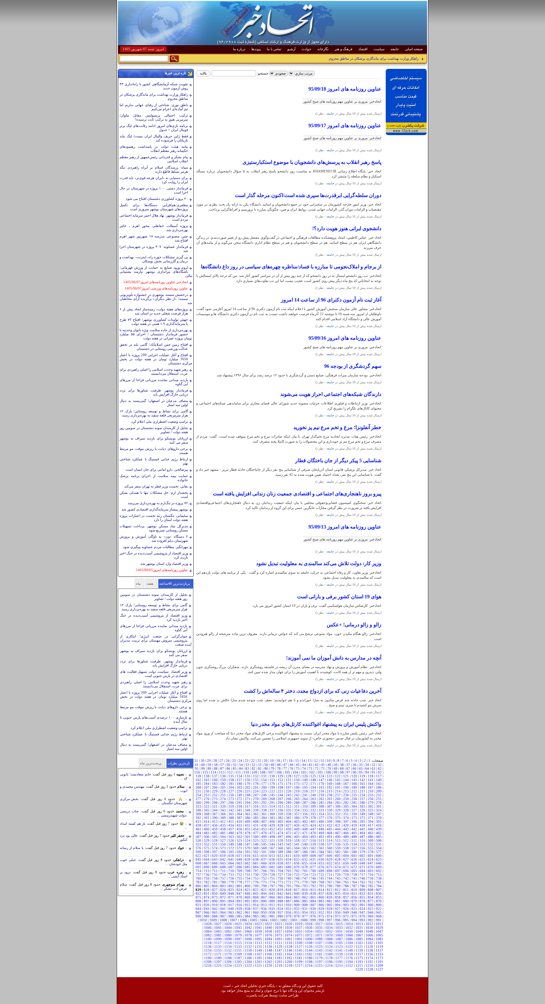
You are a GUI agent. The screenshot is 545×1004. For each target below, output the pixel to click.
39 (335, 765)
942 (215, 909)
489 (346, 837)
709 (239, 871)
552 (206, 844)
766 (338, 882)
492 (321, 837)
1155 (379, 954)
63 (373, 768)
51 (260, 765)
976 (313, 916)
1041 (258, 927)
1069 (339, 935)
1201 (278, 962)
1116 (228, 943)
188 (362, 787)
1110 (288, 943)
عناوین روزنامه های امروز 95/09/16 (344, 338)
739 (370, 878)
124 (321, 776)
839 (305, 893)
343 (223, 810)
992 (370, 920)
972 (346, 916)
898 (198, 901)
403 (297, 821)
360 (272, 814)
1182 (288, 958)
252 (215, 795)
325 (370, 810)
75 (298, 768)
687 (231, 867)
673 (346, 867)
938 (247, 909)
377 (321, 818)
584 (321, 852)
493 (313, 837)
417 (370, 825)
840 (297, 893)
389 (223, 818)
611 (288, 856)
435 (223, 825)
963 (231, 912)
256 (370, 799)
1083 (379, 939)
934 (280, 909)
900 (370, 905)
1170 (228, 954)
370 (379, 818)
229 (215, 791)
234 (362, 795)
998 (321, 920)
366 (223, 814)
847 (239, 893)
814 (321, 890)
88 (216, 768)
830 (379, 893)
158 (231, 780)
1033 (339, 927)
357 (297, 814)
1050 (349, 931)
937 (256, 909)
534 (354, 844)
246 (264, 795)
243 (288, 795)
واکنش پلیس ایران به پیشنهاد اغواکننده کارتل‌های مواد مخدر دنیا (316, 724)
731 (247, 874)
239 (321, 795)
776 (256, 882)
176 (272, 784)
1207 (218, 962)
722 (321, 874)
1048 (369, 931)
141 (370, 780)
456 (239, 829)
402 (305, 821)
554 (379, 848)
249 (239, 795)
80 (266, 768)
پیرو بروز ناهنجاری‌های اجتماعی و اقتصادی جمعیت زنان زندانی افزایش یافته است (297, 493)
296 (231, 802)
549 (231, 844)
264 (305, 799)
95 (361, 772)
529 (206, 840)
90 (203, 768)
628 (338, 859)
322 (206, 806)
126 (305, 776)
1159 (339, 954)
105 (287, 772)
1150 (248, 950)
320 (223, 806)
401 (313, 821)
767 (329, 882)
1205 (238, 962)
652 (329, 863)
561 (321, 848)
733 (231, 874)
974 (329, 916)
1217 (298, 965)
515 (321, 840)
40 (329, 765)
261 (329, 799)
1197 (319, 962)
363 (247, 814)
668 (198, 863)
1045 (218, 927)
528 (215, 840)
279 (370, 802)
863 (297, 897)
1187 (238, 958)
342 (231, 810)
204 (231, 787)
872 (223, 897)
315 (264, 806)
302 (370, 806)
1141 (339, 950)
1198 (309, 962)
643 (215, 859)
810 (354, 890)
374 (346, 818)
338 (264, 810)
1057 (278, 931)
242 (297, 795)
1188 (228, 958)
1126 (309, 946)
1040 (268, 927)
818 (288, 890)
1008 (223, 920)
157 (239, 780)
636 (272, 859)
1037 (298, 927)
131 (264, 776)
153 (272, 780)
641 (231, 859)
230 (206, 791)
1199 (298, 962)
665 (223, 863)
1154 (208, 950)
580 (354, 852)
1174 (369, 958)
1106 (329, 943)
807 (379, 890)
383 (272, 818)
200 (264, 787)
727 (280, 874)
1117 (218, 943)
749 (288, 878)
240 (313, 795)
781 (215, 882)
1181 (298, 958)
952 (321, 912)
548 (239, 844)
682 (272, 867)
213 (346, 791)
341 (239, 810)
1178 (329, 958)
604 (346, 856)
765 (346, 882)
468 (329, 833)
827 (215, 890)
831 (370, 893)
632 (305, 859)
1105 (339, 943)
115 (205, 772)
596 (223, 852)
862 (305, 897)
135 (231, 776)
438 (198, 825)
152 (280, 780)
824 (239, 890)
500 (256, 837)
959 (264, 912)
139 (198, 776)
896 (215, 901)
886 (297, 901)
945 (379, 912)
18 (278, 760)
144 (346, 780)
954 (305, 912)
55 (235, 765)
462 (379, 833)
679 (297, 867)
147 (321, 780)
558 (346, 848)
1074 (288, 935)
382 (280, 818)
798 (264, 886)
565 (288, 848)
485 (379, 837)
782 (206, 882)
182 (223, 784)
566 (280, 848)
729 (264, 874)
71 (323, 768)
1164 (288, 954)
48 (279, 765)
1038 (288, 927)
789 (338, 886)
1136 (208, 946)
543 (280, 844)
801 (239, 886)
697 (338, 871)
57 (222, 765)
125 (313, 776)
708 (247, 871)
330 (329, 810)
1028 (208, 924)
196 (297, 787)
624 (370, 859)
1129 (278, 946)
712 (215, 871)
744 (329, 878)
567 (272, 848)
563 (305, 848)
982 (264, 916)
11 (322, 760)
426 (297, 825)
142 (362, 780)
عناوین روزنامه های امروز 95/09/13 (344, 526)
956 (288, 912)
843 (272, 893)
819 (280, 890)
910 (288, 905)
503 (231, 837)
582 (338, 852)
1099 (218, 939)
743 (338, 878)
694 (362, 871)
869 (247, 897)
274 (223, 799)
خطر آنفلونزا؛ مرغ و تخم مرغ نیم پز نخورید (337, 427)
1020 (288, 924)
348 (370, 814)
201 (256, 787)
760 (198, 878)
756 (231, 878)
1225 (218, 965)
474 (280, 833)
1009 (213, 920)
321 (215, 806)
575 (206, 848)
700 (313, 871)
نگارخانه (323, 49)
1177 (339, 958)
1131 (258, 946)
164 (370, 784)
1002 (284, 920)
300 (198, 802)
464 (362, 833)
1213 (339, 965)
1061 (238, 931)
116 (197, 772)
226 (239, 791)
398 (338, 821)
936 (264, 909)
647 (370, 863)
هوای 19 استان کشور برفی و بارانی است (339, 596)
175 (280, 784)
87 (222, 768)
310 (305, 806)
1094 (268, 939)
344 (215, 810)
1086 (349, 939)
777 (247, 882)
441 (362, 829)
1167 (258, 954)
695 (354, 871)
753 (256, 878)
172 (305, 784)
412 (223, 821)
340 (247, 810)
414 (206, 821)
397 (346, 821)
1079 (238, 935)
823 (247, 890)
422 (329, 825)
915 (247, 905)
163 (379, 784)
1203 (258, 962)
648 (362, 863)
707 (256, 871)
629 (329, 859)
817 (297, 890)
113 (222, 772)
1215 (319, 965)
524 (247, 840)
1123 (339, 946)
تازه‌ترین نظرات (178, 763)
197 (288, 787)
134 (239, 776)
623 (379, 859)
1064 (208, 931)
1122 (349, 946)
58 (216, 765)
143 (354, 780)
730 (256, 874)
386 (247, 818)
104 (295, 772)
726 (288, 874)
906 (321, 905)
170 (321, 784)
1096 (248, 939)
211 (362, 791)
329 (338, 810)
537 (329, 844)
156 (247, 780)
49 (272, 765)
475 (272, 833)
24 (240, 760)
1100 (208, 939)
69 (335, 768)
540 (305, 844)
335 (288, 810)
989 (206, 916)
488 (354, 837)
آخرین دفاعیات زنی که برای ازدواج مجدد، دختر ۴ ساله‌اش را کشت (312, 691)
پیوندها (256, 49)
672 (354, 867)
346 (198, 810)
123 (329, 776)
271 (247, 799)
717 (362, 874)
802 (231, 886)
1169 (238, 954)
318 (239, 806)
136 (223, 776)
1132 (248, 946)
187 (370, 787)
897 (206, 901)
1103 (359, 943)
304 (354, 806)
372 (362, 818)
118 (370, 776)
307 (329, 806)
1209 (379, 965)
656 (297, 863)
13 (310, 760)
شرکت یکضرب (257, 995)
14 (303, 760)
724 (305, 874)
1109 (298, 943)
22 (253, 760)
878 (362, 901)
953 (313, 912)
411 (231, 821)
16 (291, 760)
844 (264, 893)
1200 (288, 962)
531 (379, 844)
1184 (268, 958)
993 (362, 920)
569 (256, 848)
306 (338, 806)
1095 (258, 939)
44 (304, 765)
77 (285, 768)
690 (206, 867)
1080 (228, 935)
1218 (288, 965)
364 (239, 814)
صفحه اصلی (414, 49)
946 (370, 912)
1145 (298, 950)
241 (305, 795)
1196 (329, 962)
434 (231, 825)
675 (329, 867)
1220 (268, 965)
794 (297, 886)
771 (297, 882)
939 (239, 909)
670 (370, 867)
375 (338, 818)
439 (379, 829)
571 (239, 848)
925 (354, 909)
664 (231, 863)
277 (198, 799)
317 (247, 806)
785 (370, 886)
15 (297, 760)
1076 (268, 935)
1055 (298, 931)
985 (239, 916)
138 (206, 776)
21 (259, 760)
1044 (228, 927)
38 (342, 765)
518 (297, 840)
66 (354, 768)
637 (264, 859)
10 (329, 760)
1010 (203, 920)
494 (305, 837)
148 (313, 780)
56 (228, 765)
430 (264, 825)
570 (247, 848)
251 (223, 795)
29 (209, 760)
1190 (208, 958)
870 (239, 897)
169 (329, 784)
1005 (253, 920)
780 (223, 882)
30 (202, 760)
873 (215, 897)
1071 (319, 935)
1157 (359, 954)
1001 (294, 920)
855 (362, 897)
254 (198, 795)
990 (198, 916)
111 (238, 772)
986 (231, 916)
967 (198, 912)
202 (247, 787)
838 (313, 893)
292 (264, 802)
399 (329, 821)
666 (215, 863)
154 (264, 780)
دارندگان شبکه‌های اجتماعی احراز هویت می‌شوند (330, 394)
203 (239, 787)
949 (346, 912)
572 (231, 848)
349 (362, 814)
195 (305, 787)
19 (272, 760)
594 (239, 852)
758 (215, 878)
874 (206, 897)
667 (206, 863)
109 (254, 772)
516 (313, 840)
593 (247, 852)
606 (329, 856)
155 (256, 780)
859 (329, 897)
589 (280, 852)
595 (231, 852)
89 (209, 768)
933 (288, 909)
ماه (138, 583)
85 (235, 768)
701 (305, 871)
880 (346, 901)
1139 (359, 950)
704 (280, 871)
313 (280, 806)
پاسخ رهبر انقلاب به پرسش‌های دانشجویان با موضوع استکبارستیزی (312, 162)
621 (206, 856)
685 (247, 867)
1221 (258, 965)
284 (329, 802)
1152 (228, 950)
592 (256, 852)
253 (206, 795)
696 (346, 871)
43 (310, 765)
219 (297, 791)
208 (198, 787)
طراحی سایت (289, 995)
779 (231, 882)
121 (346, 776)
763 (362, 882)
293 (256, 802)
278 (379, 802)
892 (247, 901)
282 (346, 802)
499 (264, 837)
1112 (268, 943)
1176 (349, 958)
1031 (359, 927)
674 (338, 867)
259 (346, 799)
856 (354, 897)
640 (239, 859)
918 (223, 905)
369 (198, 814)
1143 (319, 950)
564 (297, 848)
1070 (329, 935)
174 (288, 784)
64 (367, 768)
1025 (238, 924)
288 (297, 802)
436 (215, 825)
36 (354, 765)
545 (264, 844)
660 (264, 863)
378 (313, 818)
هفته (150, 583)
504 (223, 837)
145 (338, 780)
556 (362, 848)
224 (256, 791)
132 (256, 776)
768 (321, 882)
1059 (258, 931)
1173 (379, 958)
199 (272, 787)
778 (239, 882)
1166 (268, 954)
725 (297, 874)
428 (280, 825)
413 (215, 821)
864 (288, 897)
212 (354, 791)
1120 (369, 946)
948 (354, 912)
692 (379, 871)
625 (362, 859)
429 (272, 825)
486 (370, 837)
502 (239, 837)
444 (338, 829)
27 (221, 760)
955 (297, 912)
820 (272, 890)
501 (247, 837)
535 (346, 844)
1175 (359, 958)
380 (297, 818)
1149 (258, 950)
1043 (238, 927)
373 (354, 818)
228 (223, 791)
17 (284, 760)
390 (215, 818)
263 (313, 799)
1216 (309, 965)
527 (223, 840)
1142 (329, 950)
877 (370, 901)
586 (305, 852)
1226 (208, 965)
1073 (298, 935)
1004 (263, 920)
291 (272, 802)
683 (264, 867)
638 (256, 859)
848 (231, 893)
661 (256, 863)
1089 (319, 939)
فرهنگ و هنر (343, 49)
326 (362, 810)
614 (264, 856)
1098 (228, 939)
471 (305, 833)
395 (362, 821)
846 (247, 893)
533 (362, 844)
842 (280, 893)
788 (346, 886)
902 (354, 905)
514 (329, 840)
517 (305, 840)
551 (215, 844)
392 (198, 818)
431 (256, 825)
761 (379, 882)
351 (346, 814)
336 (280, 810)
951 (329, 912)
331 (321, 810)
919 (215, 905)
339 (256, 810)
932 (297, 909)
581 (346, 852)
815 (313, 890)
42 (317, 765)
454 (256, 829)
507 (198, 837)
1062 (228, 931)
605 (338, 856)
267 (280, 799)
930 (313, 909)
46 (291, 765)
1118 (208, 943)
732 (239, 874)
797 (272, 886)
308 (321, 806)
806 (198, 886)
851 (206, 893)
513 (338, 840)
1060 (248, 931)
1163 (298, 954)
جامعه (394, 49)
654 (313, 863)
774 (272, 882)
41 (323, 765)
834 (346, 893)
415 (198, 821)
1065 (379, 935)
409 (247, 821)
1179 (319, 958)
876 (379, 901)
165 (362, 784)
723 (313, 874)
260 (338, 799)
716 (370, 874)
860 (321, 897)
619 (223, 856)
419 (354, 825)
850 (215, 893)
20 (265, 760)
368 (206, 814)
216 (321, 791)
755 (239, 878)
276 (206, 799)
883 (321, 901)
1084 (369, 939)
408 (256, 821)
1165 (278, 954)
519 (288, 840)
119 (362, 776)
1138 (369, 950)
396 (354, 821)
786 (362, 886)
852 (198, 893)
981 (272, 916)
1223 (238, 965)
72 (317, 768)
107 (271, 772)
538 (321, 844)
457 (231, 829)
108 (263, 772)
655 (305, 863)
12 (316, 760)
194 (313, 787)
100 (328, 772)
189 (354, 787)
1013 (359, 924)
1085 (359, 939)
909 (297, 905)
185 (198, 784)
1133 (238, 946)
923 (370, 909)
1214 (329, 965)
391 (206, 818)
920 (206, 905)
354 (321, 814)
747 (305, 878)
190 (346, 787)
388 (231, 818)
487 (362, 837)
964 (223, 912)
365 (231, 814)
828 (206, 890)
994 (354, 920)
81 (260, 768)
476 (264, 833)
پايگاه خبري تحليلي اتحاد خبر (254, 986)
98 (342, 772)
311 (297, 806)
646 (379, 863)
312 (288, 806)
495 (297, 837)
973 (338, 916)
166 (354, 784)
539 (313, 844)
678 (305, 867)
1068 (349, 935)
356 (305, 814)
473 (288, 833)
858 (338, 897)
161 (206, 780)
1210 (369, 965)
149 (305, 780)
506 (206, 837)
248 (247, 795)
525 (239, 840)
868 (256, 897)
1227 (379, 969)
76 (291, 768)
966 (206, 912)
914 (256, 905)
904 (338, 905)
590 (272, 852)
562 (313, 848)
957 (280, 912)
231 (198, 791)
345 (206, 810)
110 (246, 772)
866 (272, 897)
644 (206, 859)
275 (215, 799)
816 (305, 890)
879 (354, 901)
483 (206, 833)
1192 (369, 962)
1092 (288, 939)
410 (239, 821)
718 (354, 874)
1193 (359, 962)
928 (329, 909)
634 (288, 859)
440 (370, 829)
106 (279, 772)
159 (223, 780)
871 (231, 897)
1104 (349, 943)
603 (354, 856)
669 (379, 867)
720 (338, 874)
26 (228, 760)
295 (239, 802)
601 (370, 856)
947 (362, 912)
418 (362, 825)
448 (305, 829)
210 (370, 791)
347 (379, 814)
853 (379, 897)
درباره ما (239, 49)
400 (321, 821)
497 (280, 837)
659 (272, 863)
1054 (309, 931)
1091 (298, 939)
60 (203, 765)
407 (264, 821)
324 (379, 810)
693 (370, 871)
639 (247, 859)
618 (231, 856)
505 (215, 837)
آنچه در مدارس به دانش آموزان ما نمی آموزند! (333, 657)
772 (288, 882)
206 (215, 787)
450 (288, 829)
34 (367, 765)
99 (335, 772)
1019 (298, 924)
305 (346, 806)
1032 (349, 927)
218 (305, 791)
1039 (278, 927)
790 (329, 886)
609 (305, 856)
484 (198, 833)
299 (206, 802)
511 (354, 840)
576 (198, 848)
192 (329, 787)
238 (329, 795)
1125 (319, 946)
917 (231, 905)
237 (338, 795)
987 (223, 916)
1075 (278, 935)
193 (321, 787)
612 (280, 856)
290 (280, 802)
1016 (329, 924)
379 (305, 818)
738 (379, 878)
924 (362, 909)
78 (279, 768)
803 (223, 886)
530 (198, 840)
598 (206, 852)
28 (215, 760)
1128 (288, 946)
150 (297, 780)
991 (379, 920)
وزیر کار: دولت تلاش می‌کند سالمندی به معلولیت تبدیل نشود (318, 563)
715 (379, 874)
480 (231, 833)
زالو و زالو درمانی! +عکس (354, 624)
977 (305, 916)
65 (361, 768)
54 (241, 765)
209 (379, 791)
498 (272, 837)
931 (305, 909)
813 (329, 890)
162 (198, 780)
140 (379, 780)
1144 (309, 950)
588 (288, 852)
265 (297, 799)
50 (266, 765)
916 (239, 905)
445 (329, 829)
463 (370, 833)
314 (272, 806)
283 (338, 802)
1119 (379, 946)
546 (256, 844)
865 (280, 897)
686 (239, 867)
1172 (208, 954)
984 (247, 916)
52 (253, 765)
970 (362, 916)
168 (338, 784)
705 (272, 871)
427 (288, 825)
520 (280, 840)
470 (313, 833)
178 (256, 784)
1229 (359, 969)
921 (198, 905)
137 (215, 776)
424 (313, 825)
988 (215, 916)
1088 (329, 939)
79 (272, 768)
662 (247, 863)
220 (288, 791)
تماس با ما (274, 49)
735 (215, 874)
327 (354, 810)
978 (297, 916)
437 (206, 825)
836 (329, 893)
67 (348, 768)
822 (256, 890)
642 (223, 859)
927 (338, 909)
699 (321, 871)
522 (264, 840)
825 (231, 890)
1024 (248, 924)
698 (329, 871)
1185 (258, 958)
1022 (268, 924)
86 (228, 768)
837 (321, 893)
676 (321, 867)
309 (313, 806)
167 (346, 784)
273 (231, 799)
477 (256, 833)
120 (354, 776)
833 (354, 893)
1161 (319, 954)
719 (346, 874)
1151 (238, 950)
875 (198, 897)
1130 (268, 946)
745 (321, 878)
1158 (349, 954)
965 (215, 912)
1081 (218, 935)
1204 (248, 962)
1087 (339, 939)
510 (362, 840)
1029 (379, 927)
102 (312, 772)
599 (198, 852)
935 (272, 909)
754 (247, 878)
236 (346, 795)
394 (370, 821)
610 (297, 856)
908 (305, 905)
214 (338, 791)
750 (280, 878)
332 (313, 810)
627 (346, 859)
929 (321, 909)
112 (230, 772)
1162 (309, 954)
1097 (238, 939)
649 (354, 863)
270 (256, 799)
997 (329, 920)
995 (346, 920)
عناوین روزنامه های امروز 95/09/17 (344, 125)
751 (272, 878)
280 (362, 802)
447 (313, 829)
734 (223, 874)
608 (313, 856)
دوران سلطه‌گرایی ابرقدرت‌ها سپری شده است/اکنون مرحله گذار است (308, 195)
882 (329, 901)
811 (346, 890)
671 (362, 867)
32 (380, 765)
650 (346, 863)
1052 (329, 931)
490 (338, 837)
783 (198, 882)
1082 (208, 935)
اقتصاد (362, 49)
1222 (248, 965)
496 (288, 837)
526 (231, 840)
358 (288, 814)
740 (362, 878)
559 (338, 848)
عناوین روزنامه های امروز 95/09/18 (344, 89)
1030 (369, 927)
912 (272, 905)
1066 (369, 935)
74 (304, 768)
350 (354, 814)
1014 (349, 924)
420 (346, 825)
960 (256, 912)
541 (297, 844)
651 (338, 863)
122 (338, 776)
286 (313, 802)
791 (321, 886)
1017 (319, 924)
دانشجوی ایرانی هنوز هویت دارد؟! (346, 228)
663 (239, 863)
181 (231, 784)
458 (223, 829)
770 (305, 882)
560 (329, 848)
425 (305, 825)
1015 (339, 924)
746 (313, 878)
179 (247, 784)
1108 (309, 943)
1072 (309, 935)
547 (247, 844)
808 (370, 890)
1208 (208, 962)
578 (370, 852)
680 (288, 867)
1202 (268, 962)
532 (370, 844)
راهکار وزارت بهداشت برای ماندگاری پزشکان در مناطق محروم (374, 58)
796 (280, 886)
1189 (218, 958)
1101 (379, 943)
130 (272, 776)
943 (206, 909)
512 (346, 840)
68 (342, 768)
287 (305, 802)
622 (198, 856)
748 (297, 878)
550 (223, 844)
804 (215, 886)
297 (223, 802)
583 (329, 852)
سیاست (378, 49)
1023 (258, 924)
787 (354, 886)
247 (256, 795)
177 (264, 784)
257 (362, 799)
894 (231, 901)
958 (272, 912)
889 (272, 901)
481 (223, 833)
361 (264, 814)
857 (346, 897)
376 (329, 818)
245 (272, 795)
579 (362, 852)
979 (288, 916)
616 (247, 856)
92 (380, 772)
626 (354, 859)
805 (206, 886)
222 (272, 791)
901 (362, 905)
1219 (278, 965)
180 (239, 784)
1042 (248, 927)
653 (321, 863)
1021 (278, 924)
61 (197, 765)
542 (288, 844)
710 (231, 871)
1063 (218, 931)
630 (321, 859)
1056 (288, 931)
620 (215, 856)
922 (379, 909)
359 (280, 814)
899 (379, 905)
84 (241, 768)
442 (354, 829)
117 (379, 776)
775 (264, 882)
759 (206, 878)
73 (310, 768)
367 (215, 814)
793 (305, 886)
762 (370, 882)
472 (297, 833)
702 (297, 871)
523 (256, 840)
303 (362, 806)
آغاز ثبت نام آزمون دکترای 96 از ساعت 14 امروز (331, 299)
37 (348, 765)
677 (313, 867)
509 (370, 840)
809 (362, 890)
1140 (349, 950)
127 (297, 776)
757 (223, 878)
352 (338, 814)
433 (239, 825)
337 (272, 810)
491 (329, 837)
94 (367, 772)
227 (231, 791)
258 (354, 799)
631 (313, 859)
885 (305, 901)
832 (362, 893)
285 (321, 802)
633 (297, 859)
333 (305, 810)
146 (329, 780)
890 (264, 901)
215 (329, 791)
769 (313, 882)
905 (329, 905)
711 (223, 871)
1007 (233, 920)
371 (370, 818)
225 (247, 791)
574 (215, 848)
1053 (319, 931)
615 (256, 856)
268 (272, 799)
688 (223, 867)
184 (206, 784)
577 (379, 852)
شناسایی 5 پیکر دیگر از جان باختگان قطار (338, 460)
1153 (218, 950)
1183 (278, 958)
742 (346, 878)
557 (354, 848)
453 (264, 829)
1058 (268, 931)
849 (223, 893)
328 (346, 810)
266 (288, 799)
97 (348, 772)
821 (264, 890)
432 (247, 825)
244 (280, 795)
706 (264, 871)
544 (272, 844)
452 (272, 829)
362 (256, 814)
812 (338, 890)
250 (231, 795)
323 (198, 806)
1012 (369, 924)
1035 (319, 927)
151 (288, 780)
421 (338, 825)
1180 (309, 958)
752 (264, 878)
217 (313, 791)
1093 (278, 939)
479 (239, 833)
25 (234, 760)
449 (297, 829)
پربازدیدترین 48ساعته (174, 583)
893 (239, 901)
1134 (228, 946)
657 (288, 863)
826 (223, 890)
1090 (309, 939)
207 (206, 787)
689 (215, 867)
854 (370, 897)
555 (370, 848)
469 (321, 833)
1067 (359, 935)
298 (215, 802)
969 (370, 916)
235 (354, 795)
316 (256, 806)
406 (272, 821)
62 (380, 768)
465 (354, 833)
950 (338, 912)
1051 (339, 931)
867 (264, 897)
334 (297, 810)
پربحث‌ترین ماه (150, 763)
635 (280, 859)
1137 (379, 950)
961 (247, 912)
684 (256, 867)
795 (288, 886)
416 (379, 825)
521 (272, 840)
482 (215, 833)
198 (280, 787)
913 (264, 905)
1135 (218, 946)
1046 (208, 927)
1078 (248, 935)
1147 (278, 950)
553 (198, 844)
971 (354, 916)
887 (288, 901)
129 (280, 776)
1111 (278, 943)
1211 (359, 965)
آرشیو (291, 49)
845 (256, 893)
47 (285, 765)
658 (280, 863)
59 (209, 765)
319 (231, 806)
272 (239, 799)
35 (361, 765)
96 (354, 772)
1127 (298, 946)
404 (288, 821)
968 (379, 916)
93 (373, 772)
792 (313, 886)
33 (373, 765)
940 (231, 909)
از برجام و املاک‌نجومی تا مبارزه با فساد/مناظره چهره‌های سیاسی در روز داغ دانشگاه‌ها (291, 266)
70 (329, 768)
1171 (218, 954)
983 (256, 916)
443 (346, 829)
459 (215, 829)
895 (223, 901)
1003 (274, 920)
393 (379, 821)
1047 (379, 931)
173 (297, 784)
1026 (228, 924)
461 (198, 829)
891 (256, 901)
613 (272, 856)
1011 (379, 924)
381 (288, 818)
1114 (248, 943)
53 (247, 765)
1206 (228, 962)
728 (272, 874)
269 (264, 799)
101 (320, 772)
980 (280, 916)
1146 (288, 950)
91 (197, 768)
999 (313, 920)
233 (370, 795)
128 (288, 776)
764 (354, 882)
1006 (243, 920)
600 (379, 856)
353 (329, 814)
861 (313, 897)
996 (338, 920)
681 (280, 867)
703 (288, 871)
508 (379, 840)
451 (280, 829)
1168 (248, 954)
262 (321, 799)
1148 (268, 950)
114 (213, 772)
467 (338, 833)
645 (198, 859)
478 (247, 833)
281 (354, 802)
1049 (359, 931)
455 (247, 829)
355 (313, 814)
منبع (247, 990)
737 (198, 874)
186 (379, 787)
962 (239, 912)
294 (247, 802)
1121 (359, 946)
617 (239, 856)
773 (280, 882)
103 (304, 772)
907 (313, 905)
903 (346, 905)
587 (297, 852)
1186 (248, 958)
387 (239, 818)
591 (264, 852)
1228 (369, 969)
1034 (329, 927)
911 (280, 905)
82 (253, 768)
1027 (218, 924)
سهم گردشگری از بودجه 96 (352, 366)
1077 (258, 935)
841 (288, 893)
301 (379, 806)
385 (256, 818)
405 (280, 821)
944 (198, 909)
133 (247, 776)
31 (196, 760)
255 (379, 799)
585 (313, 852)
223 (264, 791)
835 (338, 893)
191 (338, 787)
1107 (319, 943)
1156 (369, 954)
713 (206, 871)
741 (354, 878)
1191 (379, 962)
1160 (329, 954)
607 (321, 856)
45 (298, 765)
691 (198, 867)
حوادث (306, 49)
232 (379, 795)
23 (247, 760)
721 (329, 874)
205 (223, 787)
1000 (304, 920)
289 (288, 802)
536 (338, 844)
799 (256, 886)
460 (206, 829)
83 (247, 768)
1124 (329, 946)
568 (264, 848)
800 (247, 886)
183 (215, 784)
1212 (349, 965)
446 (321, 829)
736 (206, 874)
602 (362, 856)
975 (321, 916)
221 (280, 791)
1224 (228, 965)
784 (379, 886)
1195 (339, 962)
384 (264, 818)
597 (215, 852)
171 (313, 784)
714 (198, 871)
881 (338, 901)
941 (223, 909)
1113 (258, 943)
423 (321, 825)
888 (280, 901)
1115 (238, 943)
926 (346, 909)
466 (346, 833)
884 (313, 901)
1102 (369, 943)
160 (215, 780)
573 (223, 848)
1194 (349, 962)
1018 (309, 924)
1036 (309, 927)
